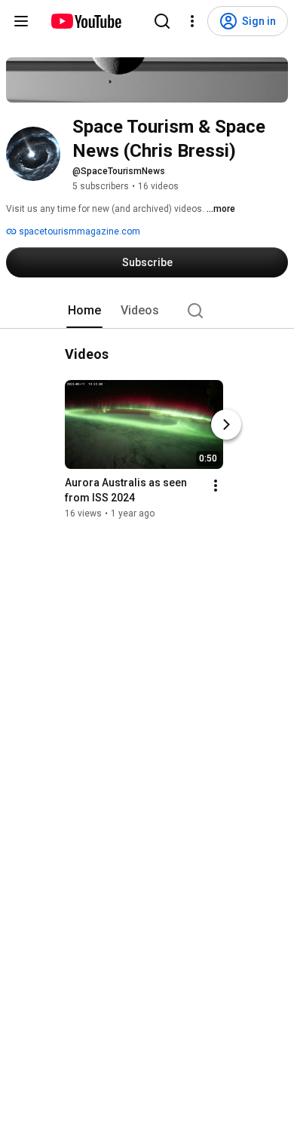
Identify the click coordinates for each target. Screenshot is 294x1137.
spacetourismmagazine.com (78, 231)
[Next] (226, 424)
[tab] (84, 311)
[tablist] (147, 311)
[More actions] (216, 485)
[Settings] (192, 21)
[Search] (162, 21)
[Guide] (21, 21)
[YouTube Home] (85, 21)
